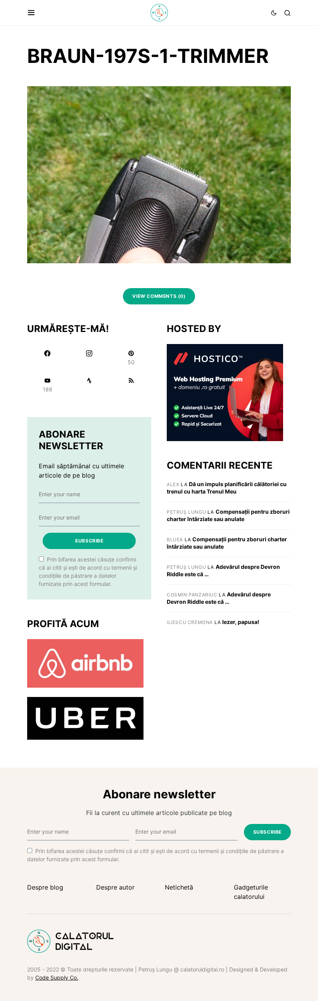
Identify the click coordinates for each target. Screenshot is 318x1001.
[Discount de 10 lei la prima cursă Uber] (85, 718)
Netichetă (179, 887)
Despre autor (115, 887)
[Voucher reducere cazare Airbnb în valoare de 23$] (85, 663)
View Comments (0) (158, 296)
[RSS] (131, 384)
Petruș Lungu (186, 512)
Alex (173, 484)
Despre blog (45, 887)
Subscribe (89, 541)
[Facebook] (47, 357)
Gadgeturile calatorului (251, 891)
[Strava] (89, 384)
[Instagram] (89, 357)
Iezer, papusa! (240, 622)
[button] (31, 12)
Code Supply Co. (56, 977)
